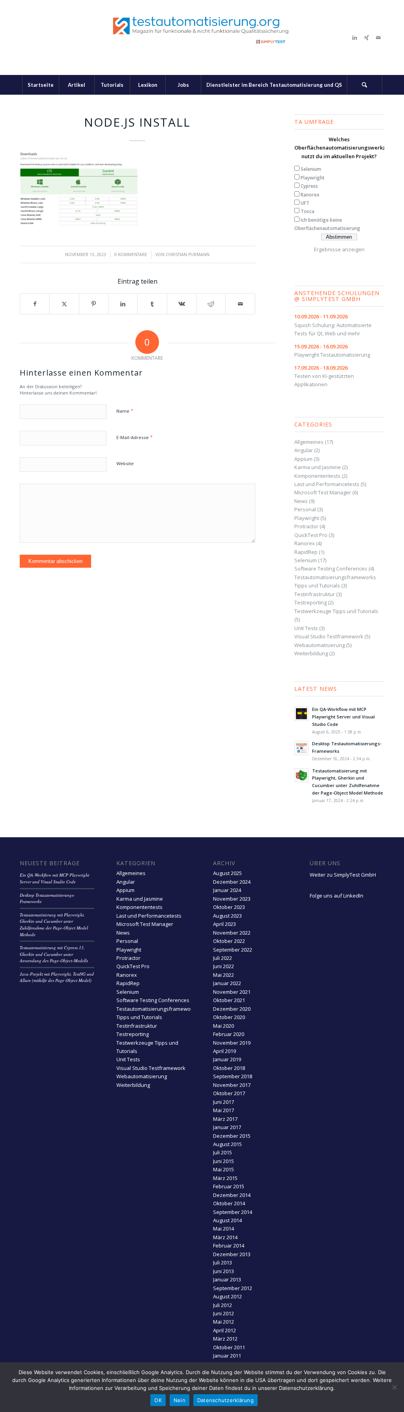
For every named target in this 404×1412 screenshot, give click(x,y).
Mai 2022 (223, 974)
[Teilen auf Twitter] (64, 304)
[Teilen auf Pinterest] (93, 304)
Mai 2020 (223, 1025)
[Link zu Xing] (366, 37)
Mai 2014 (223, 1228)
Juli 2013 (222, 1262)
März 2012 (225, 1338)
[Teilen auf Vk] (181, 304)
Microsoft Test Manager (322, 492)
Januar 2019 (227, 1059)
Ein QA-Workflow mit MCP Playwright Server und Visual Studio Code (343, 716)
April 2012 (224, 1330)
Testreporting (310, 602)
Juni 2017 (223, 1101)
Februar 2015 (228, 1186)
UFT (305, 203)
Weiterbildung (311, 653)
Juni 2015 (223, 1161)
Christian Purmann (187, 254)
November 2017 (232, 1084)
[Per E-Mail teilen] (240, 304)
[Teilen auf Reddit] (210, 304)
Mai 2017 (223, 1110)
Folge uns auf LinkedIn (336, 895)
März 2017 (225, 1118)
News (301, 501)
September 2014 (232, 1212)
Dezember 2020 (232, 1008)
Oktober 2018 (229, 1068)
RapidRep (306, 551)
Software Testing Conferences (330, 568)
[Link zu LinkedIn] (355, 37)
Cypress (309, 186)
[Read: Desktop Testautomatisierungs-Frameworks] (301, 748)
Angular (303, 450)
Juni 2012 (223, 1313)
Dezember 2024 (232, 881)
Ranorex (310, 194)
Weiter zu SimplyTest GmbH (343, 874)
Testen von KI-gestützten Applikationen (324, 376)
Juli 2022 (222, 957)
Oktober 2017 (229, 1093)
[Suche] (364, 85)
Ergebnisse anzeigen (339, 249)
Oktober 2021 (229, 1000)
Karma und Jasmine (317, 467)
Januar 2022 (227, 983)
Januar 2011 (227, 1355)
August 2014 (227, 1220)
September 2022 (232, 949)
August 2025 (227, 873)
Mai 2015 (223, 1169)
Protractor (306, 526)
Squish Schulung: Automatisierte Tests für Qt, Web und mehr (333, 325)
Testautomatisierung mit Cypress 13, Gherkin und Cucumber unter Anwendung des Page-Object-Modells (54, 953)
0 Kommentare (130, 254)
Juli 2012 (222, 1305)
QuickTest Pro (310, 535)
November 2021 (232, 991)
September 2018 (232, 1076)
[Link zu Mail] (378, 37)
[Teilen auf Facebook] (34, 304)
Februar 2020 (228, 1034)
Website (125, 463)
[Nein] (394, 1387)
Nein (179, 1400)
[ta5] (202, 37)
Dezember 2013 (232, 1254)
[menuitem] (40, 85)
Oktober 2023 (229, 907)
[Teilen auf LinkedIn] (122, 304)
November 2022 (232, 932)
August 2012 (227, 1296)
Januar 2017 (227, 1127)
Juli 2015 (222, 1152)
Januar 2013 (227, 1279)
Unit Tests (306, 628)
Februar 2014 (228, 1245)
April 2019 (224, 1051)
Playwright (313, 177)
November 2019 (232, 1042)
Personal (305, 509)
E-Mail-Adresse (134, 437)
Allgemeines (309, 441)
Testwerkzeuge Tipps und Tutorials (336, 611)
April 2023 (224, 924)
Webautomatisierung (319, 645)
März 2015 (225, 1178)
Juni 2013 (223, 1271)
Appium (303, 458)
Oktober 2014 (229, 1203)
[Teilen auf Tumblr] (152, 304)
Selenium (311, 169)
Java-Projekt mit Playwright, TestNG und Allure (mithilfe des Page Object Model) (57, 977)
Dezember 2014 (232, 1195)
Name (124, 410)
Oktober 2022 (229, 940)
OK (158, 1400)
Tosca (307, 211)
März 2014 (225, 1237)
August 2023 (227, 915)
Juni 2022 (223, 966)
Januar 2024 (227, 890)
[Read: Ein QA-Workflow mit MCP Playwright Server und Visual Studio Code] (301, 714)
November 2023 (232, 898)
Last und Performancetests (326, 484)
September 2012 (232, 1288)
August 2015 (227, 1144)
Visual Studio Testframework (328, 636)
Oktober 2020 (229, 1017)
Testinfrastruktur (314, 594)
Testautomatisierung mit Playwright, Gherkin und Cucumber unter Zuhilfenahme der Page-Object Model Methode (54, 924)
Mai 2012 (223, 1321)
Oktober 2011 (229, 1347)
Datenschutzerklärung (225, 1400)
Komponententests (317, 475)
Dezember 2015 (232, 1135)
